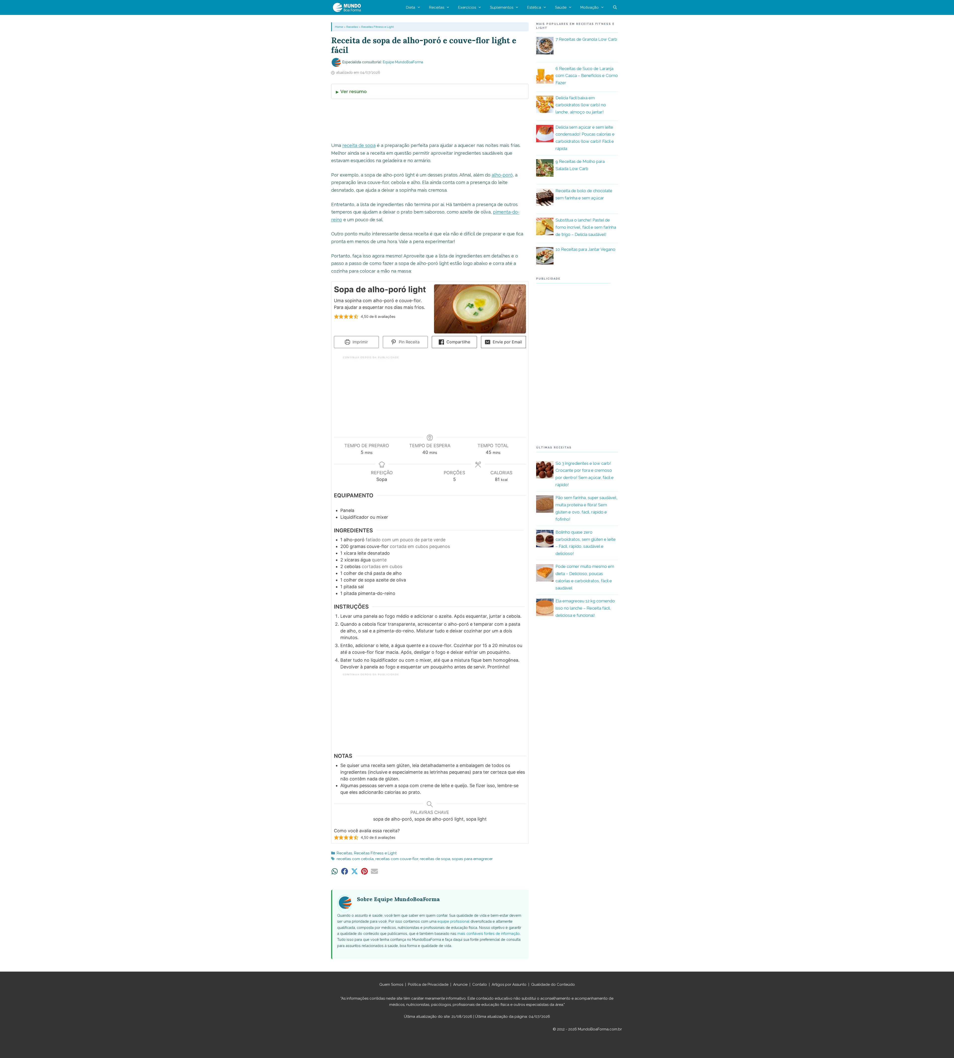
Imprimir (359, 341)
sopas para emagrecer (472, 859)
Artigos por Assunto (509, 984)
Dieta (410, 7)
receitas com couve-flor (396, 859)
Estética (534, 7)
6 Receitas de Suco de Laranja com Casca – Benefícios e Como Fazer (587, 75)
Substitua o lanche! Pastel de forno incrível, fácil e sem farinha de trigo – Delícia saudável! (586, 227)
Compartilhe (457, 341)
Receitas (436, 7)
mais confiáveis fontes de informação (488, 933)
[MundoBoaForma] (348, 7)
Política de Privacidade (428, 984)
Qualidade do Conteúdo (553, 984)
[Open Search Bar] (615, 7)
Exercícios (467, 7)
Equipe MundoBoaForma (403, 62)
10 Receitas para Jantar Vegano (585, 249)
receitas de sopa (435, 859)
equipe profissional (453, 921)
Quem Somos (391, 984)
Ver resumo (353, 91)
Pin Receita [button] (409, 341)
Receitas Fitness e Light (377, 27)
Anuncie (460, 984)
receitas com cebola (355, 859)
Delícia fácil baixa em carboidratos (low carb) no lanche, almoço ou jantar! (581, 105)
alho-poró (502, 175)
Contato (479, 984)
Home (339, 27)
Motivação (589, 7)
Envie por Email (506, 341)
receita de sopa (359, 145)
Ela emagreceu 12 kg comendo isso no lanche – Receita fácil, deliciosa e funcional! (585, 608)
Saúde (560, 7)
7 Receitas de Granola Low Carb (586, 39)
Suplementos (501, 7)
